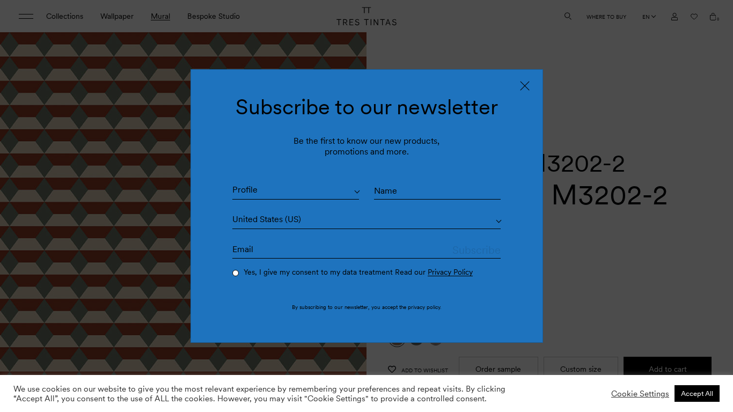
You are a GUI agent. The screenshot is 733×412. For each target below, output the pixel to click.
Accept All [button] (697, 393)
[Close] (525, 86)
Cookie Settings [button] (640, 394)
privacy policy (424, 307)
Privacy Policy (450, 272)
